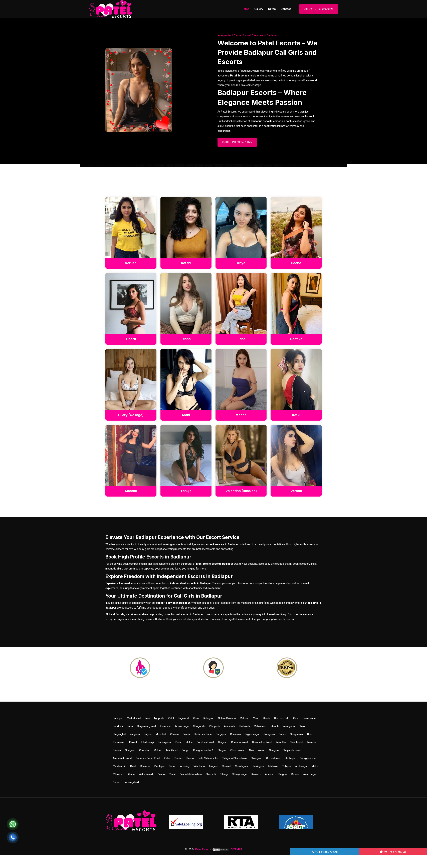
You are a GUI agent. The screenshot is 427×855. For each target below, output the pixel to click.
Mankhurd (171, 750)
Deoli (133, 766)
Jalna (189, 742)
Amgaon (213, 766)
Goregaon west (308, 758)
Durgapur (221, 734)
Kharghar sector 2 (203, 750)
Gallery (258, 9)
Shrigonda (199, 726)
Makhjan (244, 718)
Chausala (235, 734)
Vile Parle (199, 766)
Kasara (295, 774)
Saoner (190, 758)
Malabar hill (119, 766)
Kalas (167, 758)
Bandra (161, 774)
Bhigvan (222, 742)
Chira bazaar (237, 750)
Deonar (117, 750)
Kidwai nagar (181, 726)
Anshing (184, 766)
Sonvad (226, 766)
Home (245, 9)
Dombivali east (205, 742)
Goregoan (269, 734)
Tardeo (178, 758)
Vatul (171, 718)
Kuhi (147, 718)
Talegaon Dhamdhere (234, 758)
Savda (186, 734)
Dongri (185, 750)
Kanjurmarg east (146, 726)
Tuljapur (286, 766)
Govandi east (273, 758)
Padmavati (119, 742)
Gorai (196, 718)
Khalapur (145, 766)
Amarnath (229, 726)
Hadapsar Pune (203, 734)
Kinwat (133, 742)
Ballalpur (118, 718)
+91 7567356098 (394, 851)
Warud (261, 750)
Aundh (275, 726)
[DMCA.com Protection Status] (220, 849)
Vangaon (135, 734)
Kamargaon (164, 742)
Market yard (134, 718)
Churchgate (241, 766)
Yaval (172, 774)
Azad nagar (309, 774)
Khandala (165, 726)
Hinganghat (119, 734)
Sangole (274, 750)
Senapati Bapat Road (148, 758)
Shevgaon (256, 758)
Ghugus (222, 750)
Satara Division (227, 718)
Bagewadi (183, 718)
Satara (282, 734)
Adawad (269, 774)
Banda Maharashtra (190, 774)
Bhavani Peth (281, 718)
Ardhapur (290, 758)
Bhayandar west (292, 750)
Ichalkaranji (147, 742)
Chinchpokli (296, 742)
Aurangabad (132, 782)
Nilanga (224, 774)
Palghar (282, 774)
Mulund (158, 750)
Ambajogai (301, 766)
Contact (286, 9)
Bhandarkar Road (262, 742)
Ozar (296, 718)
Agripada (159, 718)
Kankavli (256, 774)
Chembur (144, 750)
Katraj (130, 726)
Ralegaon (208, 718)
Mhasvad (118, 774)
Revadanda (309, 718)
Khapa (131, 774)
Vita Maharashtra (208, 758)
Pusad (178, 742)
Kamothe (281, 742)
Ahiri (251, 750)
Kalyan (147, 734)
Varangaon (289, 726)
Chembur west (239, 742)
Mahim (315, 766)
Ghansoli (211, 774)
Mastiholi (160, 734)
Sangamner (296, 734)
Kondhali (118, 726)
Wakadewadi (146, 774)
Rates (272, 9)
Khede (266, 718)
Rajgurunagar (252, 734)
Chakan (174, 734)
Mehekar (273, 766)
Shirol (302, 726)
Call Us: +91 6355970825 (318, 9)
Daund (172, 766)
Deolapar (159, 766)
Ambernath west (122, 758)
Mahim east (260, 726)
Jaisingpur (258, 766)
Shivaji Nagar (239, 774)
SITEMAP (236, 849)
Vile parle (214, 726)
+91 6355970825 (326, 851)
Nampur (311, 742)
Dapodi (117, 782)
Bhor (309, 734)
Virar (256, 718)
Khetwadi (244, 726)
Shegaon (130, 750)
